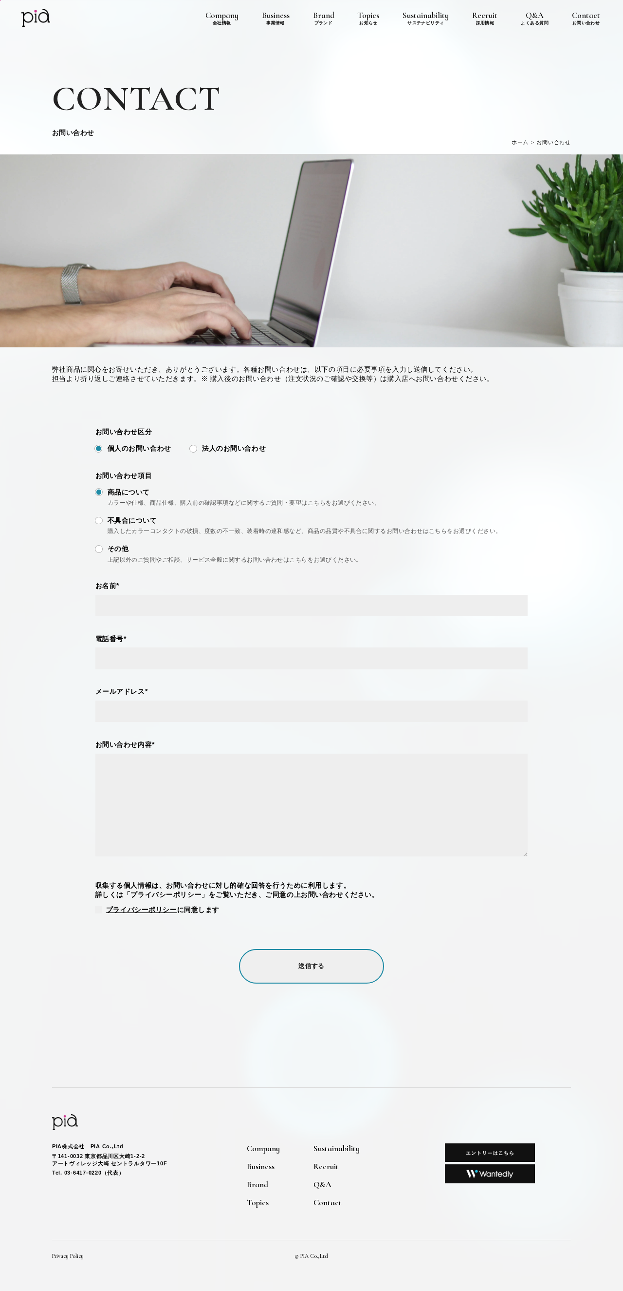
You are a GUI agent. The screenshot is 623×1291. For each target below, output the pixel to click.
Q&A (535, 17)
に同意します (163, 909)
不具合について (132, 520)
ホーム (520, 142)
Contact (586, 17)
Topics (368, 17)
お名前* (107, 585)
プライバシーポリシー (141, 909)
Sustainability (426, 17)
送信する (311, 965)
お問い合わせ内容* (125, 744)
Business (276, 17)
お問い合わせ (553, 142)
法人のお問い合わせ (234, 448)
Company (221, 17)
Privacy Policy (68, 1256)
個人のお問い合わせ (139, 448)
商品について (129, 492)
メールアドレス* (121, 691)
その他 (118, 548)
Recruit (484, 17)
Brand (323, 17)
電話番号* (111, 639)
